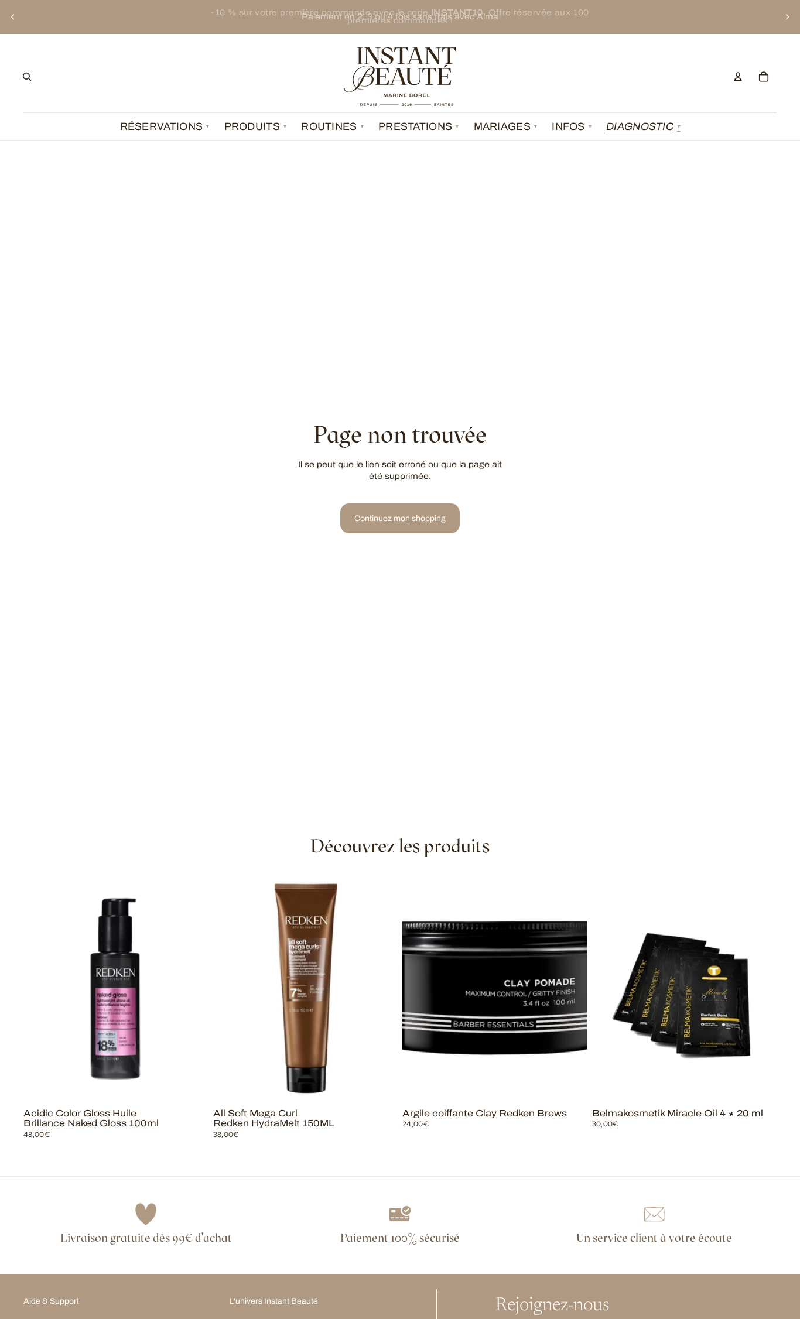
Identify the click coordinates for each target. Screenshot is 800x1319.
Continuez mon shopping (400, 518)
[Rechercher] (27, 77)
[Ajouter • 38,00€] (379, 1085)
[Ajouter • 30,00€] (758, 1085)
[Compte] (738, 77)
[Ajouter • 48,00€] (190, 1085)
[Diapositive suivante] (787, 17)
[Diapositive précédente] (13, 17)
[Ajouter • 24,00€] (569, 1085)
